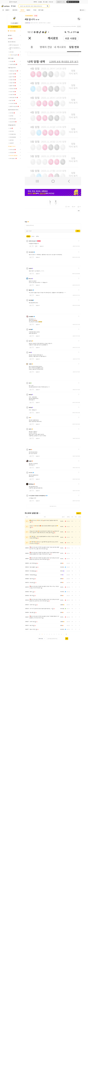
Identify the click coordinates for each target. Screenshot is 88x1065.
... (63, 634)
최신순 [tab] (32, 236)
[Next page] (66, 634)
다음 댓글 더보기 (53, 506)
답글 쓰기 (42, 246)
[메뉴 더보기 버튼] (80, 19)
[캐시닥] (6, 6)
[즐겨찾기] (40, 513)
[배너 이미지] (53, 192)
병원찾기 (7, 10)
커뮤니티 (22, 10)
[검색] (47, 6)
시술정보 (28, 10)
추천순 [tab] (28, 236)
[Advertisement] (53, 216)
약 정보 (34, 10)
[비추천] (33, 246)
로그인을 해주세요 (14, 26)
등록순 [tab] (37, 236)
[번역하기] (79, 19)
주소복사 (79, 26)
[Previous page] (39, 634)
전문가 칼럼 (40, 10)
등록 (78, 230)
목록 (78, 210)
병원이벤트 (15, 10)
